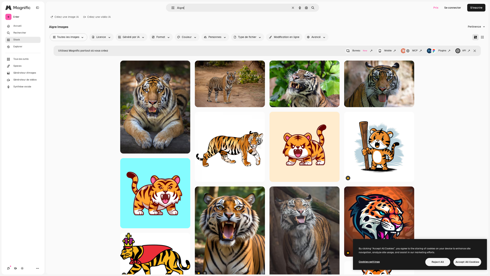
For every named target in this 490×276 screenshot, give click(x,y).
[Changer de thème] (22, 268)
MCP (415, 50)
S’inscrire (476, 7)
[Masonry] (475, 37)
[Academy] (15, 268)
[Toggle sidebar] (37, 8)
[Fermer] (474, 50)
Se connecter (452, 7)
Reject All (438, 262)
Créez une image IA (67, 17)
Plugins (442, 50)
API (464, 50)
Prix (436, 7)
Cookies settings (369, 261)
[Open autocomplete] (171, 7)
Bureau (359, 50)
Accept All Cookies (467, 262)
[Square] (482, 37)
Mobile (388, 50)
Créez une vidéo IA (99, 17)
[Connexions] (8, 268)
